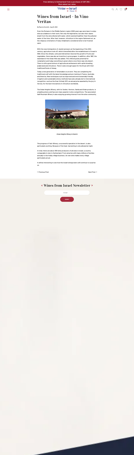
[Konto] (116, 9)
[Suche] (112, 9)
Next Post (92, 172)
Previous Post (44, 172)
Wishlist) (121, 9)
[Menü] (8, 9)
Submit (67, 199)
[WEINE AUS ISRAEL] (67, 9)
